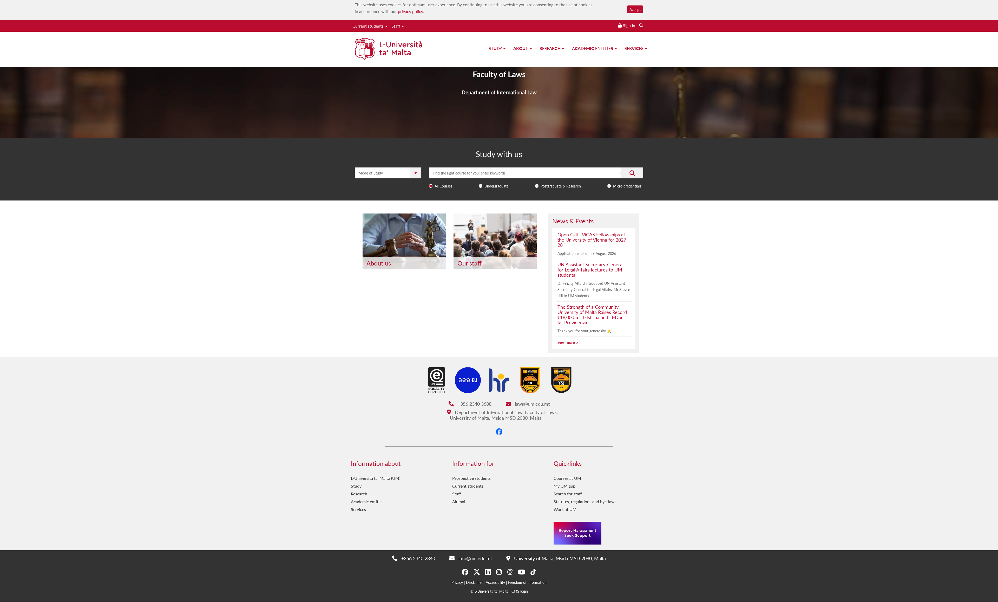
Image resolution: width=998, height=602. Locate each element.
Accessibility (495, 582)
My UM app (564, 486)
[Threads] (510, 571)
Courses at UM (567, 478)
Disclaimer (474, 582)
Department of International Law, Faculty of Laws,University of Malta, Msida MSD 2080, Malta (504, 415)
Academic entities (593, 48)
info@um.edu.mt (474, 558)
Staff (396, 26)
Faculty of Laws (499, 74)
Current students (368, 26)
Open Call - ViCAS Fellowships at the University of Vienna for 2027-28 (592, 239)
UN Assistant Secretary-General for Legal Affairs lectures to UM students (590, 269)
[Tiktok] (533, 571)
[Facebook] (499, 431)
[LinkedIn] (488, 571)
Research (551, 48)
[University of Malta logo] (388, 49)
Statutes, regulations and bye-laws (585, 501)
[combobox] (536, 178)
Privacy (457, 582)
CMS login (519, 591)
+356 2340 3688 (473, 403)
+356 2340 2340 (417, 558)
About (521, 48)
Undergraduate (496, 186)
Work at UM (565, 509)
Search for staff (568, 494)
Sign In (629, 25)
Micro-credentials (627, 186)
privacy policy (410, 11)
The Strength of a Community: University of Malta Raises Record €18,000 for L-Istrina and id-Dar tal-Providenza (592, 314)
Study (496, 48)
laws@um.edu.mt (531, 403)
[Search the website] (641, 25)
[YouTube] (521, 571)
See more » (567, 342)
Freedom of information (527, 582)
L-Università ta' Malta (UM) (375, 478)
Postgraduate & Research (561, 186)
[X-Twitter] (477, 571)
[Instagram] (499, 571)
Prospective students (471, 478)
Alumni (458, 501)
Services (635, 48)
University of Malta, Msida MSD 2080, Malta (559, 558)
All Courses (443, 186)
